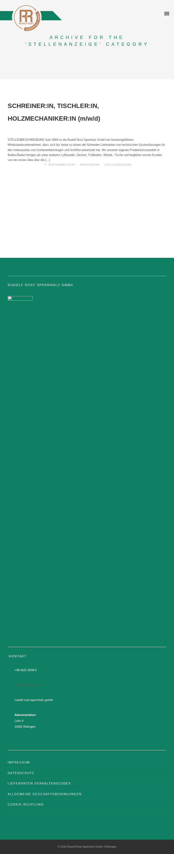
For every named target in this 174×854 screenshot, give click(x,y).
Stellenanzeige (118, 164)
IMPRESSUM (19, 762)
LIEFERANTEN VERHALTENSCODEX (39, 783)
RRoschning (90, 164)
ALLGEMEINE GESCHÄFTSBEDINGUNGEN (45, 794)
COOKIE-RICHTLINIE (26, 804)
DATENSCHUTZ (21, 773)
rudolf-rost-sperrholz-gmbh (33, 700)
